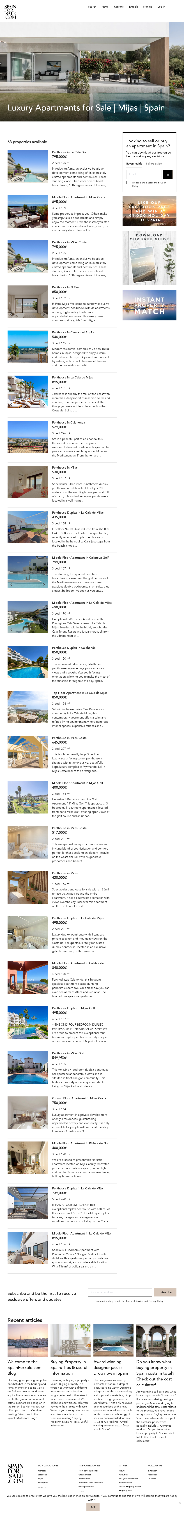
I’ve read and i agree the (149, 184)
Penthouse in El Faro (66, 287)
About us (123, 1475)
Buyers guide (134, 164)
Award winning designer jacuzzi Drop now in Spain (110, 1368)
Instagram (152, 1471)
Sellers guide (154, 164)
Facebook (152, 1475)
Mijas (40, 1479)
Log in (161, 7)
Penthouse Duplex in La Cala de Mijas (78, 512)
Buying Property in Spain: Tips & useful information (68, 1368)
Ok (93, 1507)
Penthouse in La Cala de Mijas (72, 377)
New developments (88, 1471)
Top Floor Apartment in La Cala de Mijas (79, 693)
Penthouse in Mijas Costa (69, 242)
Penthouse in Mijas (65, 467)
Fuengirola (43, 1483)
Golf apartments (86, 1487)
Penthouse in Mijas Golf (68, 1053)
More (40, 1488)
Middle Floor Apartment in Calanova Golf (80, 557)
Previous (11, 179)
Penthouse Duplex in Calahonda (74, 648)
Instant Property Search (130, 1487)
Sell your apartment (128, 1479)
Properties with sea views (91, 1483)
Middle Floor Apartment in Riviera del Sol (80, 1143)
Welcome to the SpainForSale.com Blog (25, 1368)
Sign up (147, 7)
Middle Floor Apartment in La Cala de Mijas (82, 602)
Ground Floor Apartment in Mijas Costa (79, 1098)
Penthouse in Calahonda (68, 422)
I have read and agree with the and (128, 1301)
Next (44, 179)
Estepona (42, 1475)
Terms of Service (134, 1301)
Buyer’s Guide (125, 1483)
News (105, 7)
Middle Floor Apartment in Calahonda (78, 963)
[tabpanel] (28, 168)
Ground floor (85, 1475)
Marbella (42, 1471)
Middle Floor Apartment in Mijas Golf (77, 783)
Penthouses (84, 1479)
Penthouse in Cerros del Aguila (73, 332)
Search (92, 7)
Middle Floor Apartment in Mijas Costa (78, 197)
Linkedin (152, 1479)
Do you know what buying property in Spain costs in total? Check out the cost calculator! (155, 1373)
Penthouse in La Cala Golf (70, 152)
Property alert (125, 1491)
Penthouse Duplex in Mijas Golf (73, 1008)
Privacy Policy (156, 1301)
